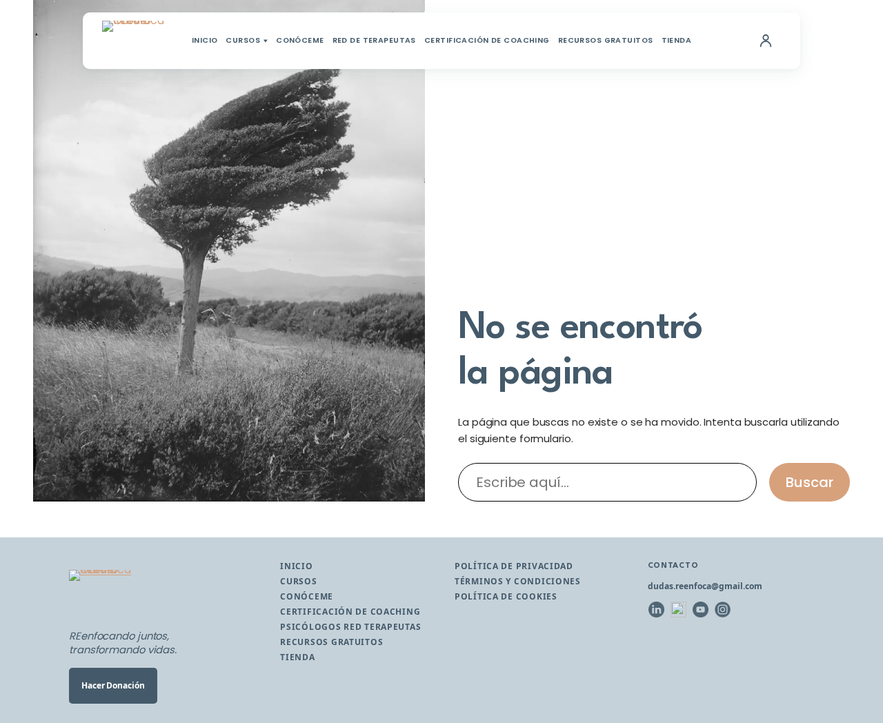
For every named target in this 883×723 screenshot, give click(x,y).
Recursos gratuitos (605, 41)
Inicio (205, 41)
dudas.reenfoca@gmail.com (705, 586)
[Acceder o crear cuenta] (766, 41)
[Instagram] (723, 610)
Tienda (677, 41)
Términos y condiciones (518, 581)
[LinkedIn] (657, 610)
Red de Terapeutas (374, 41)
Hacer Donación (113, 685)
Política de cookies (506, 596)
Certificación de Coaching (487, 41)
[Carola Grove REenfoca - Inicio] (134, 41)
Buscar (809, 482)
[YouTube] (701, 610)
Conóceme (300, 41)
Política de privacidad (514, 566)
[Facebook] (679, 610)
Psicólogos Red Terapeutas (350, 627)
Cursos (243, 41)
